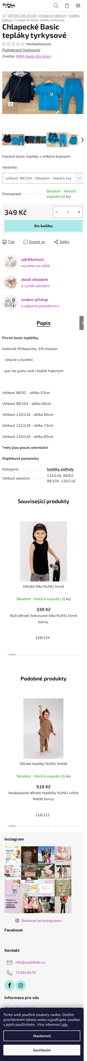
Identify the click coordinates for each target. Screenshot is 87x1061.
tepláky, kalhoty (60, 469)
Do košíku (43, 226)
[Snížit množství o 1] (56, 212)
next (82, 550)
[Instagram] (21, 985)
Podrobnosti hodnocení (21, 50)
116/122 (42, 815)
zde (65, 1024)
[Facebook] (9, 985)
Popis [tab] (44, 322)
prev (4, 550)
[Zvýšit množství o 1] (79, 212)
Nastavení (42, 1036)
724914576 (26, 972)
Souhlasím (42, 1050)
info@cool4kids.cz (30, 962)
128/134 (42, 637)
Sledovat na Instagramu (41, 920)
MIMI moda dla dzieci (34, 56)
